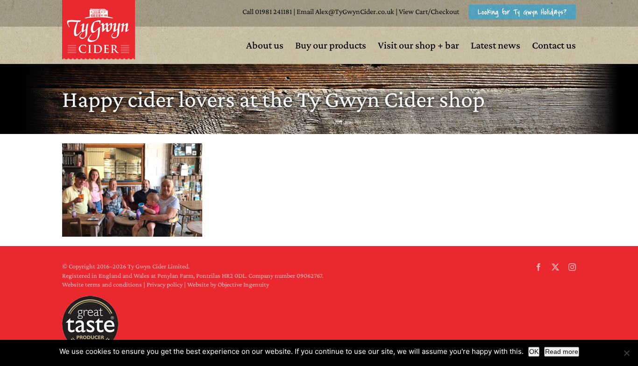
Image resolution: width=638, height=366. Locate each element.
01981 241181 (273, 11)
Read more (561, 351)
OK (534, 351)
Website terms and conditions (102, 284)
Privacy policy (165, 284)
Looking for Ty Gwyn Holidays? (522, 12)
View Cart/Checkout (429, 11)
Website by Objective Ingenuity (228, 284)
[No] (626, 353)
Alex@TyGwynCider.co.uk (354, 11)
